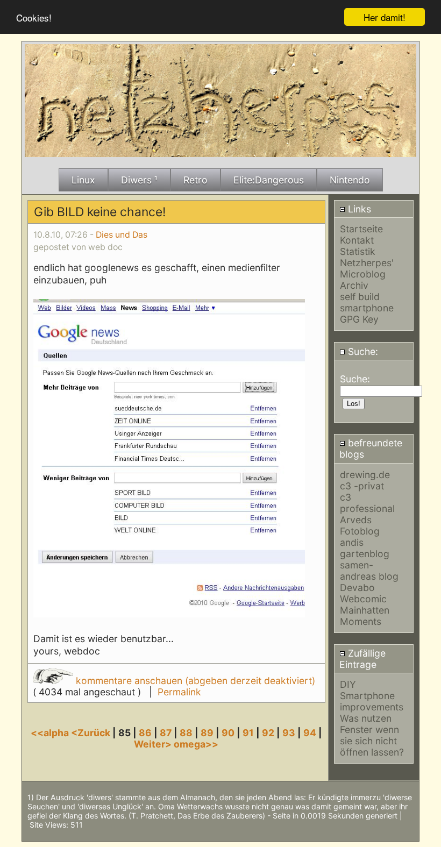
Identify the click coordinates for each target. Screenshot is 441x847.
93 (288, 732)
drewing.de (365, 474)
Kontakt (357, 240)
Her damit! (385, 17)
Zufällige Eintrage (362, 658)
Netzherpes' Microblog (367, 268)
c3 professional (367, 503)
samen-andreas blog (369, 570)
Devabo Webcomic (363, 593)
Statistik (357, 251)
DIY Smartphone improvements (371, 696)
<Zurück (91, 732)
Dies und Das (121, 235)
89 (207, 732)
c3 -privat (362, 486)
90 (228, 732)
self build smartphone (367, 302)
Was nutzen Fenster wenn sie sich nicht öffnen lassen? (372, 735)
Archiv (354, 285)
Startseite (361, 228)
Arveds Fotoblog (360, 525)
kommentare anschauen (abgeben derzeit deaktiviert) (194, 680)
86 (145, 732)
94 (309, 732)
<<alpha (51, 732)
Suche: (361, 351)
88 (186, 732)
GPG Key (359, 319)
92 (268, 732)
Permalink (179, 691)
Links (358, 209)
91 (248, 732)
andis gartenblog (364, 548)
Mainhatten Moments (364, 615)
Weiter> (154, 744)
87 (166, 732)
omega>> (196, 744)
